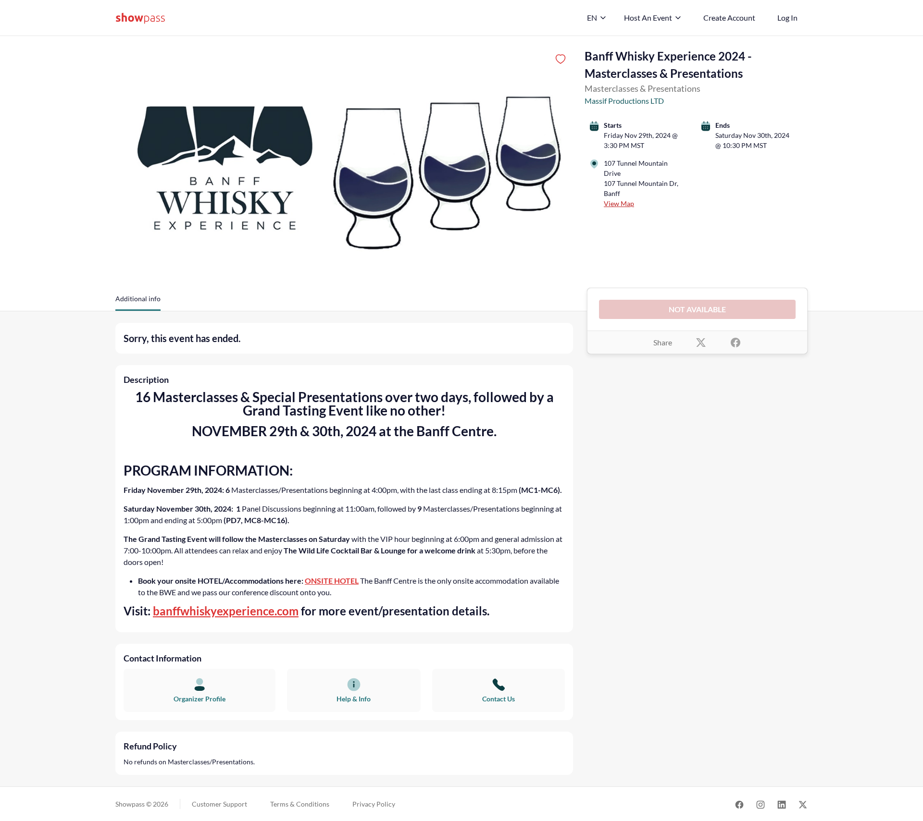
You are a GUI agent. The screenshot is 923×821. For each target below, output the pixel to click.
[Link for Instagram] (760, 803)
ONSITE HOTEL (332, 580)
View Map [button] (619, 203)
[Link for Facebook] (739, 803)
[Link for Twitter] (803, 803)
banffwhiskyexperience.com (226, 611)
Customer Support (219, 804)
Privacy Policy (373, 804)
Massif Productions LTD (624, 100)
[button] (138, 302)
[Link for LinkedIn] (781, 803)
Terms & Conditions (299, 804)
